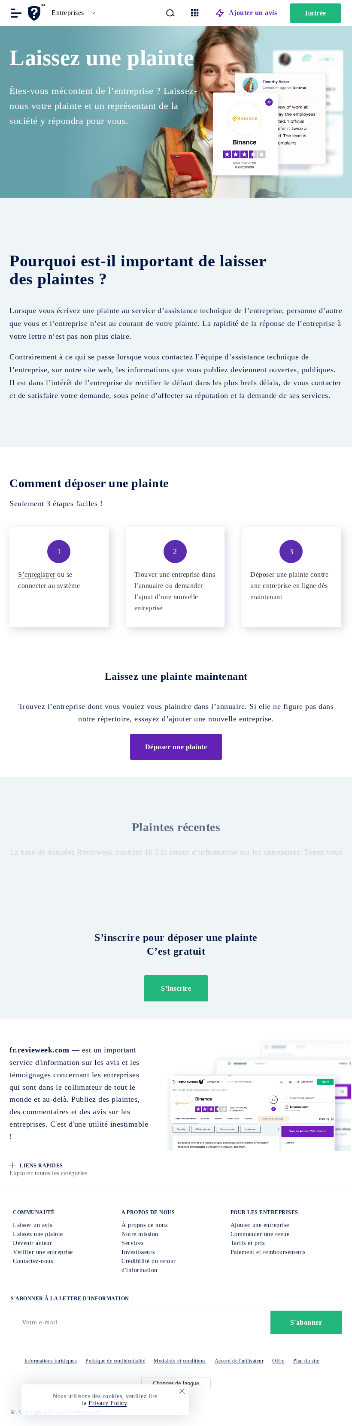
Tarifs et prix (248, 1243)
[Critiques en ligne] (37, 12)
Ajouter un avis (253, 12)
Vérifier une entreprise (43, 1252)
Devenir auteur (32, 1243)
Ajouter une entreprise (260, 1225)
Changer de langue (176, 1383)
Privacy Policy (107, 1403)
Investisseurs (138, 1252)
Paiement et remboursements (268, 1252)
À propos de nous (144, 1225)
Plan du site (306, 1361)
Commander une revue (260, 1234)
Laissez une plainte (38, 1234)
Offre (278, 1361)
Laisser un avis (32, 1225)
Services (132, 1243)
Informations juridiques (50, 1361)
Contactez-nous (33, 1261)
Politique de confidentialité (115, 1361)
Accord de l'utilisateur (239, 1361)
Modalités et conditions (180, 1361)
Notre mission (139, 1234)
